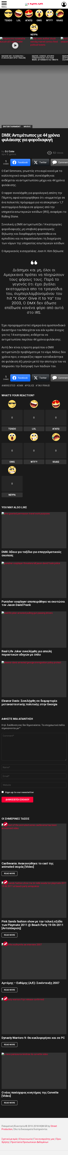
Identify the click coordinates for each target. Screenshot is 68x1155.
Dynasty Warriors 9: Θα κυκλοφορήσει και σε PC (33, 1038)
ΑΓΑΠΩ (28, 20)
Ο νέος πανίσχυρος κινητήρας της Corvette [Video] (30, 1094)
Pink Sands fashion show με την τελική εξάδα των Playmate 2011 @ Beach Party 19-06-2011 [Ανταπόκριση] (32, 925)
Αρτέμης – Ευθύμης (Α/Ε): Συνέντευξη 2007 (30, 983)
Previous (1, 50)
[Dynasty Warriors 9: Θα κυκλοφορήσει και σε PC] (34, 1016)
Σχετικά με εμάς (10, 1139)
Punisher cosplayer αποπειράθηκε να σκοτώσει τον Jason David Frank (33, 603)
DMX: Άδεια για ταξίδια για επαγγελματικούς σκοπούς (31, 553)
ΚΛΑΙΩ (59, 20)
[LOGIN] (63, 4)
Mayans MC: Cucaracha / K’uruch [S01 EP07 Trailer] (13, 57)
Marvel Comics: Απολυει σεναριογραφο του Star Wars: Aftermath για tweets (45, 58)
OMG (39, 20)
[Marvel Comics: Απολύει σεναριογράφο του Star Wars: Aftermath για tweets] (45, 45)
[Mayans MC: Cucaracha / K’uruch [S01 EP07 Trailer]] (15, 45)
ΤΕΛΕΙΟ (8, 20)
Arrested (9, 385)
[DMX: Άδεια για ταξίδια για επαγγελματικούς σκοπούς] (34, 530)
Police (30, 385)
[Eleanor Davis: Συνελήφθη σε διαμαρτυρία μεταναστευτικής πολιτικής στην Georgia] (34, 679)
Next (66, 50)
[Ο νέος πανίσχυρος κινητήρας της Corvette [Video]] (34, 1071)
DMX (20, 385)
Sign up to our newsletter (19, 792)
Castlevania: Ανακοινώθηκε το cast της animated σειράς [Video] (27, 865)
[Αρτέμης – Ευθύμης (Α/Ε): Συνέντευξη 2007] (34, 961)
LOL (19, 20)
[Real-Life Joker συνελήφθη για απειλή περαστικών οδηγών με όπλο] (34, 629)
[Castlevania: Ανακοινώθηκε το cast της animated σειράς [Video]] (34, 842)
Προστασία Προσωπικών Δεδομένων (29, 1142)
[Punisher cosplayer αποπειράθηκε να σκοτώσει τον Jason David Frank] (34, 580)
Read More (9, 873)
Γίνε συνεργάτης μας (44, 1139)
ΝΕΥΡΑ (34, 34)
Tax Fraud (43, 385)
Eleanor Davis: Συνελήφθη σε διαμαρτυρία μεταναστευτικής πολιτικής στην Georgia (29, 702)
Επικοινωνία (25, 1139)
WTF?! (49, 20)
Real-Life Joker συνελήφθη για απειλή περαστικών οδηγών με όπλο (27, 652)
